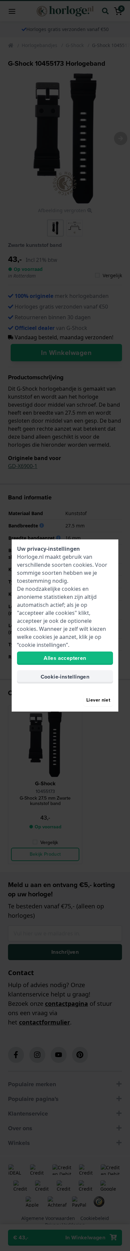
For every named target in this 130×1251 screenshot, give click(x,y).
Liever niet (98, 700)
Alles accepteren (65, 658)
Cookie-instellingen (65, 677)
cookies (82, 564)
